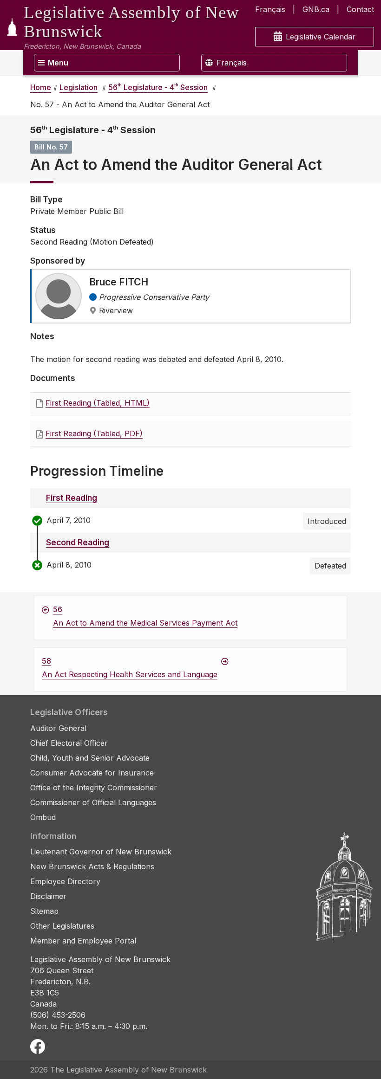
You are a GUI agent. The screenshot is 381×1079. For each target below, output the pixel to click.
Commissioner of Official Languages (93, 802)
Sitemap (44, 911)
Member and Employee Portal (83, 940)
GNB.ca (315, 9)
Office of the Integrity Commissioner (93, 787)
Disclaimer (48, 896)
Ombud (43, 817)
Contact (360, 9)
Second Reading (77, 542)
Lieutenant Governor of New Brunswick (100, 851)
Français (270, 9)
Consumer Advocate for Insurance (92, 772)
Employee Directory (65, 881)
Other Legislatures (62, 925)
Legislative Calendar (320, 36)
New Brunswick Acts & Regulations (92, 866)
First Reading (71, 498)
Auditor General (58, 728)
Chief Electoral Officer (69, 743)
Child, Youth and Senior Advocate (90, 757)
